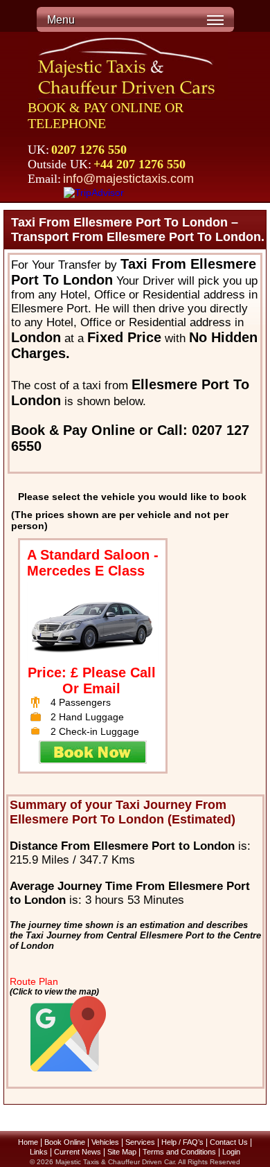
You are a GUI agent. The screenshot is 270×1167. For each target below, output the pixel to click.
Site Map (121, 1152)
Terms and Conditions (179, 1152)
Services (140, 1142)
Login (231, 1152)
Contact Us (229, 1142)
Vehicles (105, 1142)
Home (28, 1142)
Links (39, 1152)
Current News (77, 1152)
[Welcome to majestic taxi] (128, 67)
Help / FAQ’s (182, 1142)
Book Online (64, 1142)
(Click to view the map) (54, 991)
